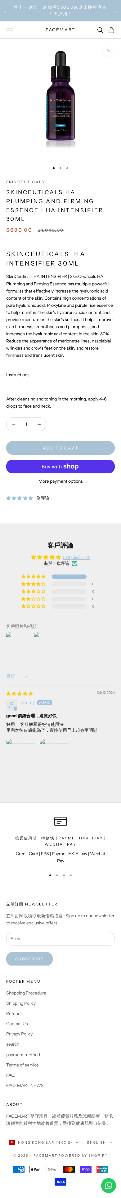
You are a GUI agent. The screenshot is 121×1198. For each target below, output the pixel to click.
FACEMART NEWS (25, 1085)
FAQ (10, 1075)
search (12, 1044)
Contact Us (17, 1023)
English (96, 1142)
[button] (20, 498)
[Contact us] (108, 1185)
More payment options (60, 481)
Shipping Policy (21, 1003)
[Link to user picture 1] (21, 753)
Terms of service (22, 1065)
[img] (19, 693)
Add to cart (60, 447)
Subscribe (29, 958)
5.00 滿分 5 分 (76, 557)
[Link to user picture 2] (54, 753)
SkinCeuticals (25, 182)
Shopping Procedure (26, 993)
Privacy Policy (19, 1034)
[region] (60, 840)
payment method (23, 1054)
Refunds (14, 1013)
